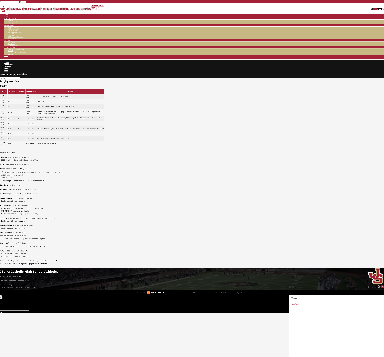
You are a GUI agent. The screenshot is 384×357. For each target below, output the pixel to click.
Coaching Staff (13, 30)
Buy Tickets (11, 44)
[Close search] (29, 1)
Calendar (11, 20)
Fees (6, 70)
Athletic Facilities (13, 29)
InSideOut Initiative (14, 32)
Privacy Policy (216, 292)
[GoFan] (379, 9)
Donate (10, 54)
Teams (6, 16)
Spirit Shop (11, 42)
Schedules (8, 65)
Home (6, 14)
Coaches (7, 67)
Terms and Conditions (200, 292)
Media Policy (12, 38)
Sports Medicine (13, 34)
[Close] (293, 298)
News (6, 56)
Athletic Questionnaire (15, 37)
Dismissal (11, 23)
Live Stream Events (14, 45)
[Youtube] (375, 9)
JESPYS (10, 51)
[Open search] (383, 9)
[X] (372, 9)
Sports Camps (12, 35)
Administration (13, 27)
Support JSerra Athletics (16, 49)
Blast (5, 58)
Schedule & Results (10, 18)
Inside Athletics (9, 25)
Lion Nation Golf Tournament (17, 52)
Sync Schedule (13, 22)
